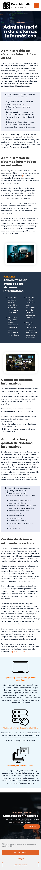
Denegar (20, 858)
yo (23, 176)
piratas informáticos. (19, 651)
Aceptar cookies (20, 852)
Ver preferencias (20, 865)
